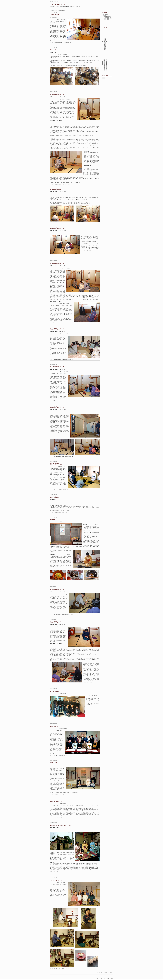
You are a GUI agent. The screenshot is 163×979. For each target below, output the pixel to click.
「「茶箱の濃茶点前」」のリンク (67, 42)
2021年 (104, 57)
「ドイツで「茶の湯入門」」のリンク (63, 968)
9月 (104, 45)
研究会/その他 (56, 489)
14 (62, 10)
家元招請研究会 (106, 16)
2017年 (104, 61)
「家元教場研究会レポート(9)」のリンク (67, 184)
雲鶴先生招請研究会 (107, 19)
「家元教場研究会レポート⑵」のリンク (67, 359)
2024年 (104, 41)
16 (64, 10)
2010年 (104, 68)
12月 (104, 42)
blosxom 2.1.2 (103, 978)
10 (58, 10)
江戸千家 (51, 1)
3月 (104, 38)
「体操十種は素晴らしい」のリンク (62, 817)
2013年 (104, 65)
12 (60, 10)
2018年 (104, 60)
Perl (106, 978)
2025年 (104, 29)
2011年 (104, 67)
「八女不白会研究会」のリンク (65, 512)
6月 (104, 48)
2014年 (104, 64)
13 (61, 10)
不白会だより (56, 1)
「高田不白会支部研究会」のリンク (64, 489)
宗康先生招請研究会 (107, 18)
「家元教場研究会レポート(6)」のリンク (67, 614)
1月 (104, 40)
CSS (110, 978)
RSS (112, 978)
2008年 (104, 70)
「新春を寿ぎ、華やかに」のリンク (63, 755)
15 (63, 10)
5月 (104, 36)
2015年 (104, 63)
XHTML (108, 978)
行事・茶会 (55, 755)
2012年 (104, 66)
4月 (104, 37)
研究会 (104, 15)
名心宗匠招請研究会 (107, 17)
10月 (104, 30)
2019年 (104, 59)
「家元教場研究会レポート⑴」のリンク (67, 456)
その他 (55, 817)
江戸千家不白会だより (58, 4)
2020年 (104, 58)
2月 (104, 39)
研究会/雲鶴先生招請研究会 (58, 42)
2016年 (104, 62)
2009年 (104, 69)
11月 (104, 43)
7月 (104, 47)
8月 (104, 46)
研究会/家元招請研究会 (57, 184)
